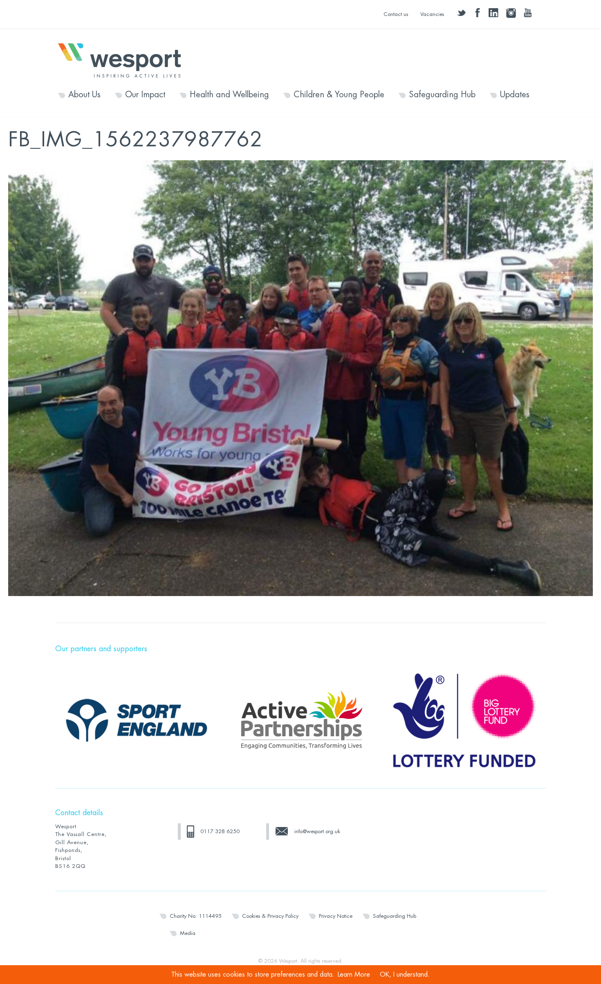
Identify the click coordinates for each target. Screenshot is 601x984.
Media (187, 933)
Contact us (395, 14)
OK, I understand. (405, 974)
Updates (514, 95)
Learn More (354, 974)
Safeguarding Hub (442, 95)
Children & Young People (339, 95)
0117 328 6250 (220, 831)
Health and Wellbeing (229, 95)
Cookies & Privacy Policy (270, 916)
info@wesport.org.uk (317, 831)
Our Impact (145, 95)
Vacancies (432, 14)
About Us (84, 95)
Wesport (123, 59)
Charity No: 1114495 (196, 916)
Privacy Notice (335, 916)
